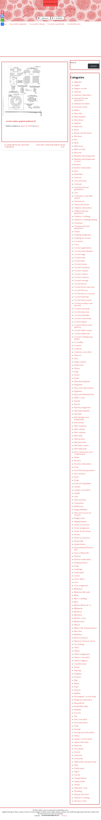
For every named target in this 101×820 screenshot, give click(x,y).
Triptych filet (79, 781)
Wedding (78, 791)
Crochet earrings (81, 281)
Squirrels (78, 746)
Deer (76, 359)
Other (76, 648)
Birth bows (78, 146)
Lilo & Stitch (79, 579)
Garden (77, 487)
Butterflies (78, 174)
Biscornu (78, 153)
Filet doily (78, 436)
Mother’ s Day (80, 618)
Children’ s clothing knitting (85, 220)
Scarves (77, 713)
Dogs (76, 372)
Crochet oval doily (82, 309)
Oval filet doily (80, 664)
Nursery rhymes (81, 638)
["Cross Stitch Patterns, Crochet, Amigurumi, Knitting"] (50, 3)
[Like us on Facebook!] (57, 19)
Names (77, 625)
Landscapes (79, 573)
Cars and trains (80, 181)
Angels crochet (80, 89)
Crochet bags (79, 254)
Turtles (77, 785)
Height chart (79, 518)
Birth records (79, 149)
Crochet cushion (81, 274)
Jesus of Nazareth (81, 553)
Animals (77, 92)
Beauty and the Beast (83, 133)
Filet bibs (78, 414)
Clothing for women (82, 238)
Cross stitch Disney (37, 24)
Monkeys (78, 612)
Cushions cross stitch (83, 352)
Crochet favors (80, 284)
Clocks (77, 232)
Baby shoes (78, 120)
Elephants (78, 385)
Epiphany (78, 391)
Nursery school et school (84, 641)
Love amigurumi (81, 586)
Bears (76, 130)
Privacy (64, 816)
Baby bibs (78, 113)
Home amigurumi (81, 528)
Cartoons (78, 184)
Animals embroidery (82, 95)
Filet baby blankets (82, 411)
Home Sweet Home (82, 531)
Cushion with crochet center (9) (16, 146)
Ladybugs (78, 569)
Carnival (77, 178)
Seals (76, 726)
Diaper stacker (80, 362)
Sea (75, 716)
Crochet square (80, 322)
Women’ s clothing (82, 798)
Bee (75, 140)
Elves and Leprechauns (84, 388)
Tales (76, 765)
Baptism (77, 123)
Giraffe (77, 493)
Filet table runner (81, 446)
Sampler (77, 710)
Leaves (77, 576)
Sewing (77, 729)
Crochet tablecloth (82, 334)
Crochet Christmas (82, 267)
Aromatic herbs (80, 107)
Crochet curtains (81, 271)
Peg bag (77, 670)
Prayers (77, 690)
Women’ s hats (80, 801)
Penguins (78, 674)
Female (77, 401)
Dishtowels (78, 365)
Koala (76, 566)
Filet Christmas (80, 426)
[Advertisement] (50, 41)
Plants (76, 684)
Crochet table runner (83, 330)
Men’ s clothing (80, 599)
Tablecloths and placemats (85, 762)
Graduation (79, 503)
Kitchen (77, 556)
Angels (77, 85)
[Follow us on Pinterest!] (44, 19)
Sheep (76, 736)
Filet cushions (80, 432)
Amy (37, 126)
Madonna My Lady (82, 592)
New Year (78, 631)
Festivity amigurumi (82, 408)
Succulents (78, 749)
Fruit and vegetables (82, 484)
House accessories (82, 538)
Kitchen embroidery (82, 559)
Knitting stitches (81, 563)
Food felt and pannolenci (84, 470)
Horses (77, 535)
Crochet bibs (79, 261)
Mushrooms (79, 621)
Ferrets (77, 404)
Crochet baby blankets (83, 251)
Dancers (77, 355)
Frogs (76, 480)
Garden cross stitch (82, 490)
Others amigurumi (82, 654)
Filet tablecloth (80, 449)
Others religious (80, 661)
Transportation (80, 778)
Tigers (76, 772)
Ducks (76, 375)
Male (76, 595)
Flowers (77, 461)
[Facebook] (2, 16)
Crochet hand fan (81, 297)
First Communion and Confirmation (83, 453)
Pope (76, 687)
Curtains (77, 346)
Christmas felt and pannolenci (81, 227)
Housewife (78, 541)
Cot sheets (78, 241)
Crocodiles (78, 342)
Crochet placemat (81, 312)
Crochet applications (83, 248)
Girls (76, 497)
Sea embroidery (81, 723)
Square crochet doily (83, 739)
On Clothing (79, 644)
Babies (77, 110)
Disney (77, 368)
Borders (77, 165)
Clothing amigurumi (82, 235)
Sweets (77, 752)
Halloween (78, 506)
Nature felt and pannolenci (85, 628)
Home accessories (82, 525)
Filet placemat (80, 442)
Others (77, 651)
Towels (77, 775)
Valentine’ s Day (80, 788)
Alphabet (78, 82)
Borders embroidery (82, 168)
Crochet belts (79, 258)
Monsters (78, 615)
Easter (76, 378)
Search (73, 63)
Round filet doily (81, 706)
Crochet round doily (55, 24)
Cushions (78, 349)
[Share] (2, 24)
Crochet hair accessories (84, 294)
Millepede (78, 608)
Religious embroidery (83, 700)
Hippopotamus (80, 521)
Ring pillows (79, 703)
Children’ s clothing (82, 216)
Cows (76, 245)
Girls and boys (80, 500)
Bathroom (78, 127)
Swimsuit (78, 755)
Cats (76, 193)
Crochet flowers (73, 24)
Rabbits (77, 693)
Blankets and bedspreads (84, 156)
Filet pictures (79, 439)
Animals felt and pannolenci (81, 99)
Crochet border (80, 264)
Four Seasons (79, 474)
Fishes (76, 457)
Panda (76, 667)
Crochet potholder (82, 315)
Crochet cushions (81, 277)
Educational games (82, 381)
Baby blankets (80, 117)
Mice (76, 602)
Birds (76, 143)
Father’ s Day (79, 398)
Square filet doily (81, 742)
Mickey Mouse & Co (82, 605)
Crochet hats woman (83, 300)
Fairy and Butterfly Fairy (84, 394)
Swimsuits (78, 759)
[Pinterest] (2, 12)
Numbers (78, 635)
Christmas (78, 223)
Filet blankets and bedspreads (81, 418)
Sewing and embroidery (84, 732)
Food (76, 467)
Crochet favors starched (84, 287)
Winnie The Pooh (81, 794)
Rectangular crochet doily (85, 697)
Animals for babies (82, 104)
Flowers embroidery (82, 464)
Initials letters (80, 544)
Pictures (77, 677)
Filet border (79, 423)
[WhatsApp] (2, 20)
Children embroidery (83, 208)
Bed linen (78, 136)
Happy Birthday (80, 510)
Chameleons (79, 201)
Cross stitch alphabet (18, 24)
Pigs (76, 680)
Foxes (76, 477)
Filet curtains (79, 429)
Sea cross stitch (80, 719)
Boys (76, 171)
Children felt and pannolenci (81, 212)
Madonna (78, 589)
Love (76, 582)
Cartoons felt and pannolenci (81, 188)
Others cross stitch (82, 657)
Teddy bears (79, 768)
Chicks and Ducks (81, 205)
